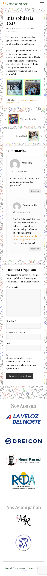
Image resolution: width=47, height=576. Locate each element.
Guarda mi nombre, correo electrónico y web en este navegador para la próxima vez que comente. (21, 363)
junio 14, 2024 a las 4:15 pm (20, 171)
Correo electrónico (16, 332)
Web (8, 343)
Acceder (23, 571)
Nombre (11, 321)
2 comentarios (11, 31)
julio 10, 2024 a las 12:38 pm (23, 212)
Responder (35, 191)
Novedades (15, 103)
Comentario (12, 287)
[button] (42, 4)
